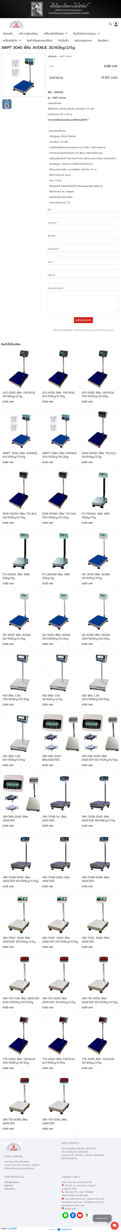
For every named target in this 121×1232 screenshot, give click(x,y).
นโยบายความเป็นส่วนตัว (98, 330)
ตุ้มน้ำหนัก (8, 1185)
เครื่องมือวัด (9, 1189)
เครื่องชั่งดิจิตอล (11, 1182)
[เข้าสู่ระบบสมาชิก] (116, 24)
